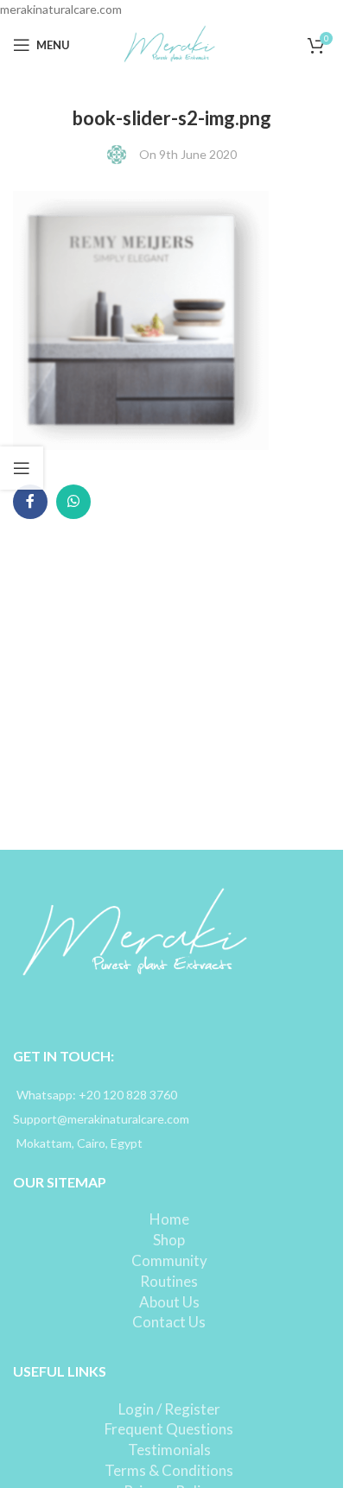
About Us (169, 1302)
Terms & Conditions (169, 1470)
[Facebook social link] (30, 501)
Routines (169, 1281)
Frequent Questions (169, 1429)
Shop (169, 1240)
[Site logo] (172, 43)
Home (169, 1219)
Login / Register (169, 1409)
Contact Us (169, 1322)
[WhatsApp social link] (73, 501)
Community (169, 1260)
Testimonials (169, 1450)
